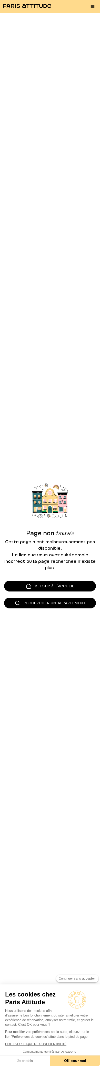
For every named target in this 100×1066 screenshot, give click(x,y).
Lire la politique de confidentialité (35, 1044)
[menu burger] (92, 6)
